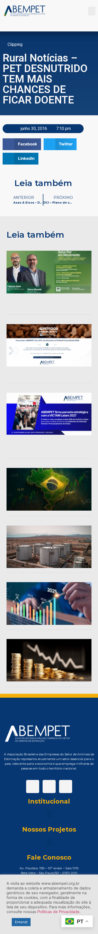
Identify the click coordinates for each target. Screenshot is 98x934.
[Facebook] (32, 786)
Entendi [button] (21, 922)
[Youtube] (65, 786)
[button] (91, 11)
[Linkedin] (49, 786)
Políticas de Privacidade (58, 911)
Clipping (15, 44)
